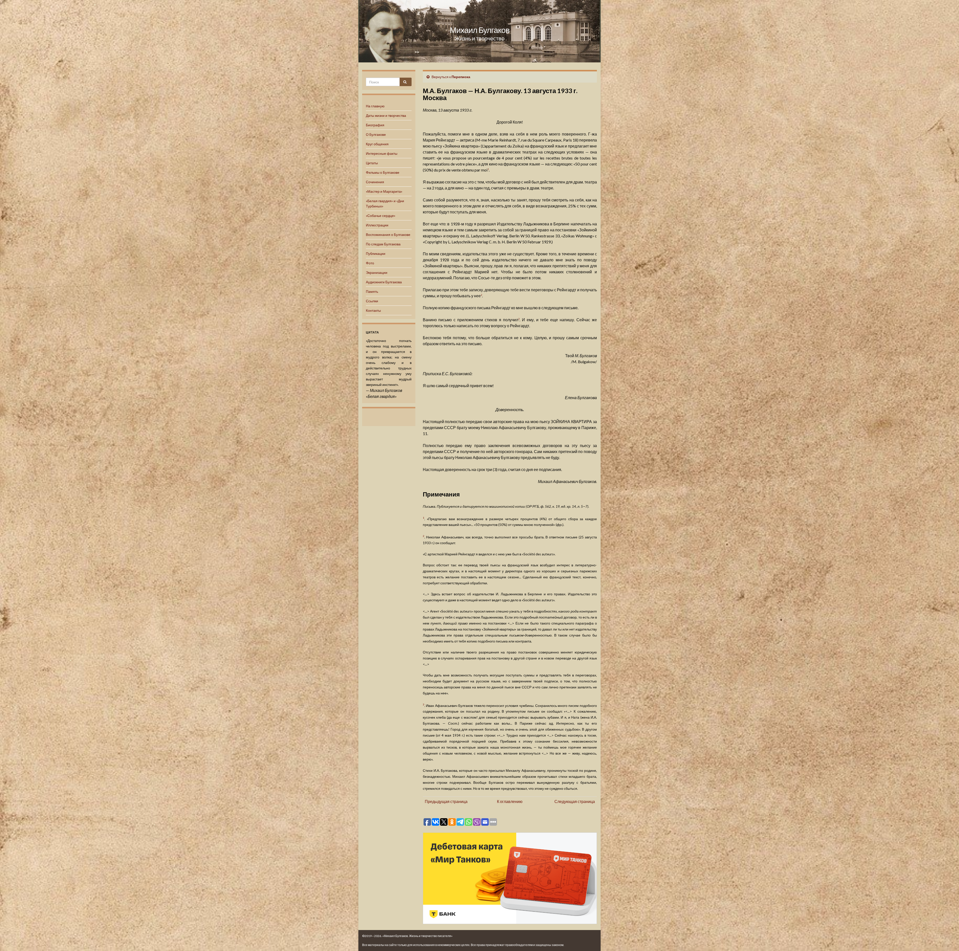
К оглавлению (509, 801)
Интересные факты (381, 153)
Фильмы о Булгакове (382, 172)
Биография (375, 125)
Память (372, 291)
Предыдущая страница (446, 801)
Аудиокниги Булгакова (384, 282)
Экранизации (376, 272)
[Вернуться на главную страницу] (479, 31)
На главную (375, 106)
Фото (370, 263)
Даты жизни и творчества (386, 115)
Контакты (373, 310)
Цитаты (372, 163)
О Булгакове (376, 134)
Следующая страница (574, 801)
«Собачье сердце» (380, 215)
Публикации (375, 253)
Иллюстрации (377, 225)
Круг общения (377, 144)
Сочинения (375, 182)
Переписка (461, 77)
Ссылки (372, 301)
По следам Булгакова (383, 244)
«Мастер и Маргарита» (384, 191)
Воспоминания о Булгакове (388, 234)
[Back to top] (948, 940)
